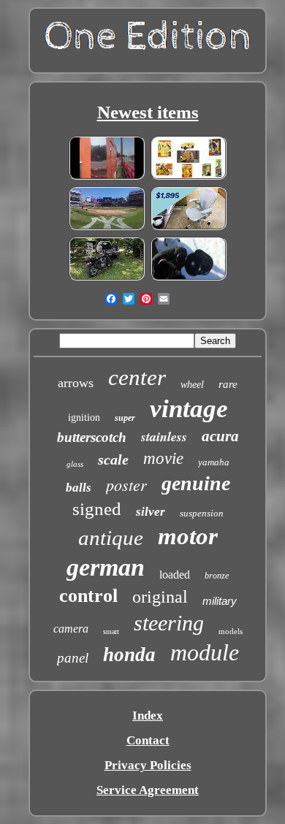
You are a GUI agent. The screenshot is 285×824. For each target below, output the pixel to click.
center (137, 377)
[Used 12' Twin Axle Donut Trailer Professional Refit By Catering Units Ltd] (106, 177)
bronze (217, 576)
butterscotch (91, 437)
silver (150, 512)
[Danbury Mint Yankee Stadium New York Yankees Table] (106, 227)
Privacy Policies (147, 765)
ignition (84, 417)
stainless (164, 436)
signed (96, 509)
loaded (174, 574)
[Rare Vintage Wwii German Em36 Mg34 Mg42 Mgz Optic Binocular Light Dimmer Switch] (188, 278)
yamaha (213, 462)
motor (188, 536)
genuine (196, 483)
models (230, 631)
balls (78, 488)
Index (147, 715)
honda (129, 654)
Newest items (148, 112)
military (219, 601)
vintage (189, 408)
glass (74, 463)
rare (228, 384)
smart (111, 631)
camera (70, 628)
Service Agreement (147, 790)
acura (220, 436)
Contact (148, 740)
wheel (192, 384)
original (160, 596)
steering (169, 623)
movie (163, 458)
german (105, 567)
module (204, 652)
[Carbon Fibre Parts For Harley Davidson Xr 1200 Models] (106, 278)
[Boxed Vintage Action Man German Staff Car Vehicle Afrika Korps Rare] (188, 177)
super (125, 418)
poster (126, 484)
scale (113, 459)
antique (110, 537)
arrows (76, 382)
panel (72, 657)
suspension (202, 513)
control (88, 595)
